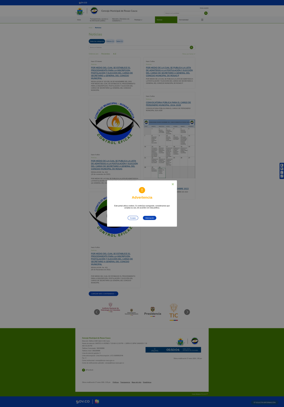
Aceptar (133, 218)
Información (149, 218)
